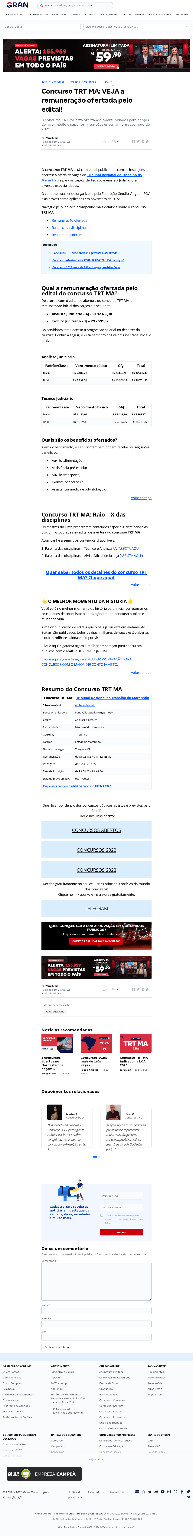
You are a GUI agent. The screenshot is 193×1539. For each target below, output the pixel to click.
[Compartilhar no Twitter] (138, 141)
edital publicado (85, 705)
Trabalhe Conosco (13, 1411)
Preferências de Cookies (17, 1417)
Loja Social (9, 1389)
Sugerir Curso (156, 1394)
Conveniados (10, 1400)
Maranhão (90, 81)
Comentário (49, 1260)
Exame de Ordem (109, 1383)
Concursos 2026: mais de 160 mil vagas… (94, 1061)
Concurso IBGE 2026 (37, 14)
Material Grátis (157, 1377)
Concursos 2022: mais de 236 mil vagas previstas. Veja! (86, 267)
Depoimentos (156, 1372)
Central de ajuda (64, 1372)
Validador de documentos (18, 1394)
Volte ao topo (141, 498)
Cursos (74, 14)
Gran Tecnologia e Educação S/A (85, 1514)
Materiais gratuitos (159, 14)
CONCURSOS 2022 (96, 850)
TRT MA (104, 81)
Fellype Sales (48, 1073)
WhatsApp (60, 1383)
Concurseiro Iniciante (133, 14)
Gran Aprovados (108, 14)
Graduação (106, 1389)
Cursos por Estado (110, 1411)
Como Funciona (12, 1377)
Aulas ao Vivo (155, 1383)
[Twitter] (188, 1492)
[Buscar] (42, 6)
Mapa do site (118, 1492)
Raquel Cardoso (89, 1069)
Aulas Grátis (155, 1389)
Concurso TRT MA (123, 81)
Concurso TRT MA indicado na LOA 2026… (134, 1061)
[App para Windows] (137, 1492)
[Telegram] (188, 1497)
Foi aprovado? (68, 1411)
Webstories (182, 14)
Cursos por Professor (112, 1417)
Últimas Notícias (13, 14)
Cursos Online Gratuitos (113, 1428)
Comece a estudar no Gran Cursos (96, 941)
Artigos (89, 14)
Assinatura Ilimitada (111, 1372)
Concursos (57, 14)
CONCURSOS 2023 (96, 870)
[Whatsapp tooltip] (175, 1492)
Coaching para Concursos (114, 1377)
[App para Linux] (143, 1492)
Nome (46, 1305)
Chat (57, 1377)
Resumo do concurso (68, 234)
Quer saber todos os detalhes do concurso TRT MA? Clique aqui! (96, 574)
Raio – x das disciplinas (69, 227)
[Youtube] (163, 1492)
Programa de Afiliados (16, 1405)
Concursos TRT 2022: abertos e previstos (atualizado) (85, 253)
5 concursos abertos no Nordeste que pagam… (52, 1063)
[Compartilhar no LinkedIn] (142, 141)
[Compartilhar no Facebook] (133, 141)
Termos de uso (96, 1492)
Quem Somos (11, 1372)
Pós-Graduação (108, 1394)
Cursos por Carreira (111, 1405)
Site (43, 1332)
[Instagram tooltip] (169, 1492)
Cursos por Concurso (112, 1400)
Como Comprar (12, 1383)
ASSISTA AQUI (129, 548)
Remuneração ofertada (69, 220)
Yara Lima (52, 138)
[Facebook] (182, 1492)
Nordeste (74, 81)
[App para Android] (156, 1492)
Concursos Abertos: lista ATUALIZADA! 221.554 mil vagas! (88, 260)
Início (44, 81)
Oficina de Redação (111, 1422)
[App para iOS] (150, 1492)
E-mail (46, 1318)
